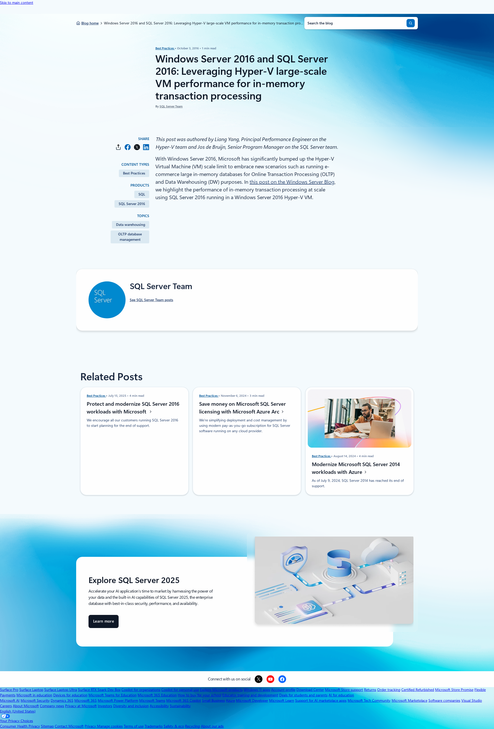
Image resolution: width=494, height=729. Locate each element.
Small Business (213, 700)
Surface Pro (9, 690)
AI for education (341, 695)
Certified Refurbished (417, 690)
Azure (230, 700)
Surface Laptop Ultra (60, 690)
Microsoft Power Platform (118, 700)
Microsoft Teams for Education (113, 695)
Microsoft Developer (252, 700)
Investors (105, 706)
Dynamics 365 (62, 700)
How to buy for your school (199, 695)
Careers (6, 706)
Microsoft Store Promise (454, 690)
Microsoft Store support (344, 690)
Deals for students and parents (303, 695)
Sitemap (47, 726)
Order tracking (388, 690)
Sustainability (180, 706)
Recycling (192, 726)
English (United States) (18, 711)
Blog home (90, 23)
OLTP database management (130, 237)
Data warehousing (130, 225)
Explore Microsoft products (221, 690)
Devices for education (70, 695)
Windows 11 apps (257, 690)
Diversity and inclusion (131, 706)
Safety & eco (174, 726)
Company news (52, 706)
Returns (370, 690)
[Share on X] (137, 147)
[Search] (411, 23)
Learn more (103, 623)
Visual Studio (471, 700)
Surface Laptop (31, 690)
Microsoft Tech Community (369, 700)
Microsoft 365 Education (157, 695)
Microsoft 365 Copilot (183, 700)
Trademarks (154, 726)
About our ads (212, 726)
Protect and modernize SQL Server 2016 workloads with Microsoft (133, 408)
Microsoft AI (10, 700)
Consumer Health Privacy (20, 726)
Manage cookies (110, 726)
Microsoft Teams (152, 700)
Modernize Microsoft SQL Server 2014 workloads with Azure (356, 468)
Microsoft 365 (85, 700)
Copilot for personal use (180, 690)
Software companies (444, 700)
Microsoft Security (35, 700)
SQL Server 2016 (132, 204)
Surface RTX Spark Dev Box (99, 690)
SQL (141, 194)
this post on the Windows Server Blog (292, 182)
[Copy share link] (118, 147)
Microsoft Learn (281, 700)
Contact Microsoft (69, 726)
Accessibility (159, 706)
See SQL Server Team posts (151, 300)
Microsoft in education (34, 695)
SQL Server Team (171, 106)
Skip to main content (16, 3)
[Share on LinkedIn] (146, 147)
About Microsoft (26, 706)
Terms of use (134, 726)
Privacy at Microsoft (81, 706)
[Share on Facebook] (128, 147)
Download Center (310, 690)
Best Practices (165, 48)
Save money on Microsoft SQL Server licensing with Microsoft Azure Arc (242, 408)
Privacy (91, 726)
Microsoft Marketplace (409, 700)
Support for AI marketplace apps (321, 700)
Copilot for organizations (140, 690)
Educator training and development (250, 695)
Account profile (283, 690)
